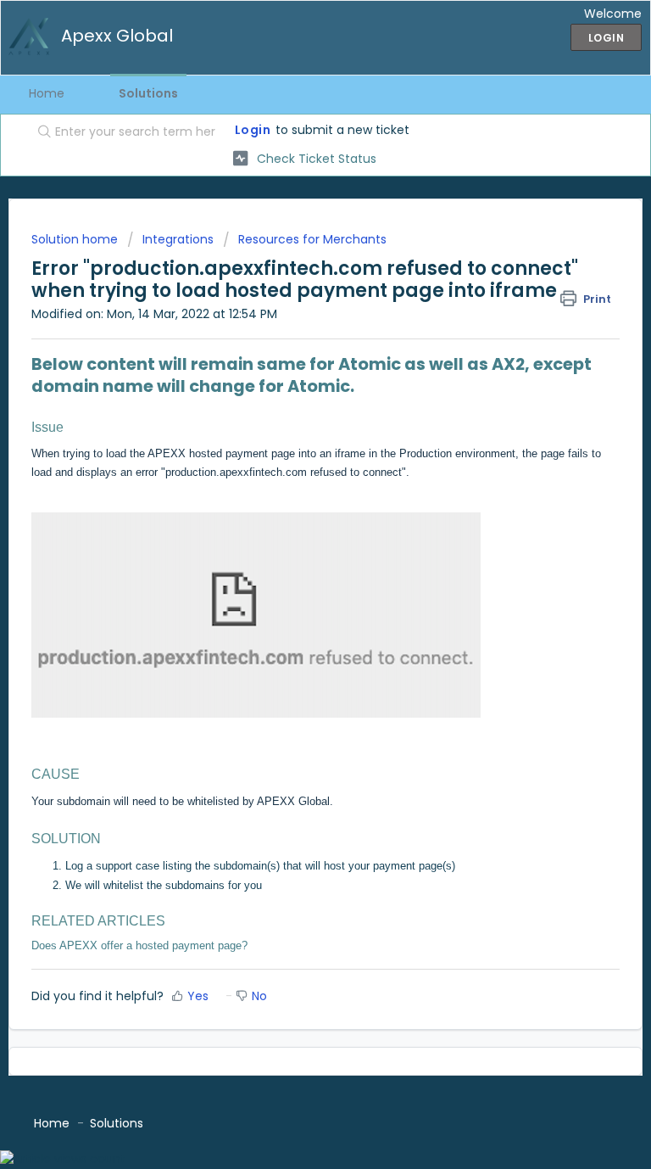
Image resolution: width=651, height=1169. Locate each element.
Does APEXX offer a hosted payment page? (139, 945)
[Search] (40, 133)
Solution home (76, 239)
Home (46, 93)
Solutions (148, 93)
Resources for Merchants (312, 239)
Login (253, 129)
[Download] (294, 578)
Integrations (178, 239)
